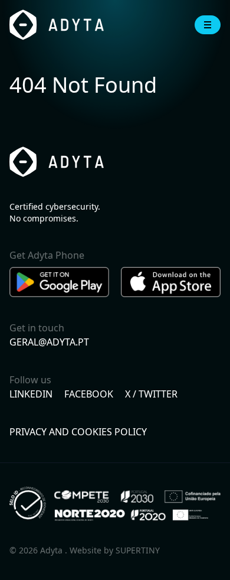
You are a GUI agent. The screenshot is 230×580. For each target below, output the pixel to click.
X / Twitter (151, 393)
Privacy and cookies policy (78, 431)
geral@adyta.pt (49, 341)
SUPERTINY (138, 550)
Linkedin (30, 393)
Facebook (88, 393)
